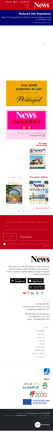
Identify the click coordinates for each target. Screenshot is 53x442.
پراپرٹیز (41, 334)
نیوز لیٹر (40, 337)
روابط (42, 343)
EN (17, 2)
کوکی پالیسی (39, 350)
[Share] (43, 135)
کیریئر (42, 340)
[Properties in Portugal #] (14, 193)
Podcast (9, 2)
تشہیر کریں (40, 346)
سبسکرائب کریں (10, 237)
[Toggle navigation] (26, 6)
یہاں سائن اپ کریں (41, 22)
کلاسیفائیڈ (40, 330)
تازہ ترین (40, 356)
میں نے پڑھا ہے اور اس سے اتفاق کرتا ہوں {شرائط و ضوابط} (29, 245)
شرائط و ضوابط (39, 353)
